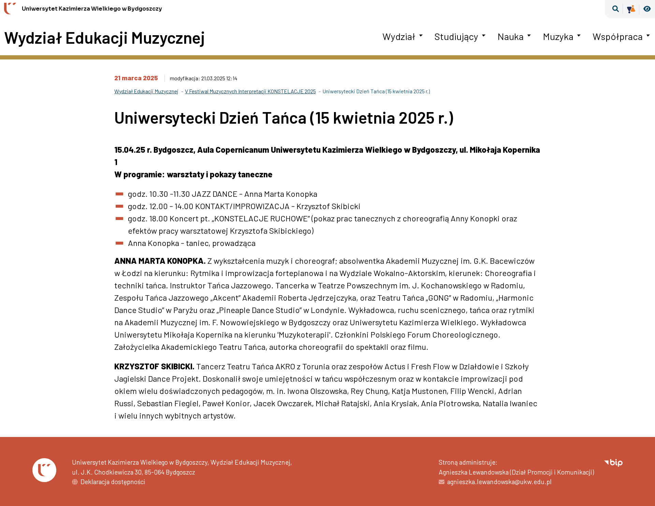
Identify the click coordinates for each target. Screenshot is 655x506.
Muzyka (558, 36)
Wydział (399, 36)
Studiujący (456, 36)
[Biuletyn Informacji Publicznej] (613, 462)
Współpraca (618, 36)
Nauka (510, 36)
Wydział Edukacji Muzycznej (104, 37)
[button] (615, 9)
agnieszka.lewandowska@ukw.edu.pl (499, 482)
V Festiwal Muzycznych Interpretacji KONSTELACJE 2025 (250, 91)
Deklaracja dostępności (113, 482)
